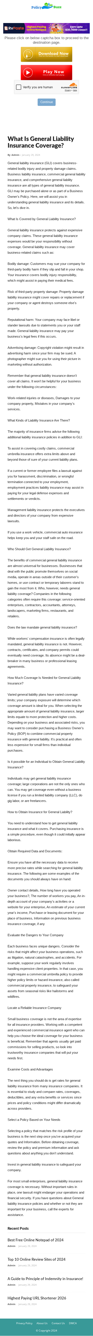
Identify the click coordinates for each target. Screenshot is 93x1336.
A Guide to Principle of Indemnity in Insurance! (45, 1279)
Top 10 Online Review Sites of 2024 (37, 1259)
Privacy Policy (24, 1323)
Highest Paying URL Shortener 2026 (37, 1298)
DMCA (73, 1323)
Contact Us (58, 1323)
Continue (46, 102)
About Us (42, 1323)
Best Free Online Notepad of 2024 (36, 1240)
